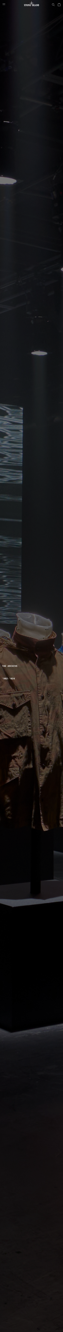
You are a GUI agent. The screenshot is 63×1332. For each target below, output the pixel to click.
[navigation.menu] (4, 4)
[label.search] (53, 5)
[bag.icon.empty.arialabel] (59, 5)
